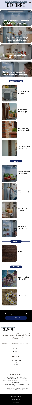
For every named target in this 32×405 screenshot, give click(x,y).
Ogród (16, 267)
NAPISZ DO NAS (16, 317)
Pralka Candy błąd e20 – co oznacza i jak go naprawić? (16, 381)
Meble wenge (22, 252)
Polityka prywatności (16, 396)
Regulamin (16, 402)
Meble (16, 241)
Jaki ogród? (22, 295)
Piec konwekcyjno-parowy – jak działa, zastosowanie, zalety (16, 389)
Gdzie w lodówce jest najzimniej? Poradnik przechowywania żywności (16, 22)
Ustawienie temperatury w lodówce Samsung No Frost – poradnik (15, 73)
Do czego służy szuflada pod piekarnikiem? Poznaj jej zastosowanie (16, 378)
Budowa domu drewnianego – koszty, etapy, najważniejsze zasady (23, 111)
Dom (16, 161)
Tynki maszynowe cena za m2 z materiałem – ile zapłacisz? (24, 147)
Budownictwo (16, 81)
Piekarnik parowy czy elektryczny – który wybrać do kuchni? (16, 385)
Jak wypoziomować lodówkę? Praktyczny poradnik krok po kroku (15, 39)
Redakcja (16, 348)
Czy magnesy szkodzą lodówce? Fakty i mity (16, 56)
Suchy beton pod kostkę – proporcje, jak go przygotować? (24, 92)
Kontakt (16, 351)
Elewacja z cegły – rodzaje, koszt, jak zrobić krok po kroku (24, 129)
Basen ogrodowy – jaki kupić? (24, 278)
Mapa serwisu (16, 399)
